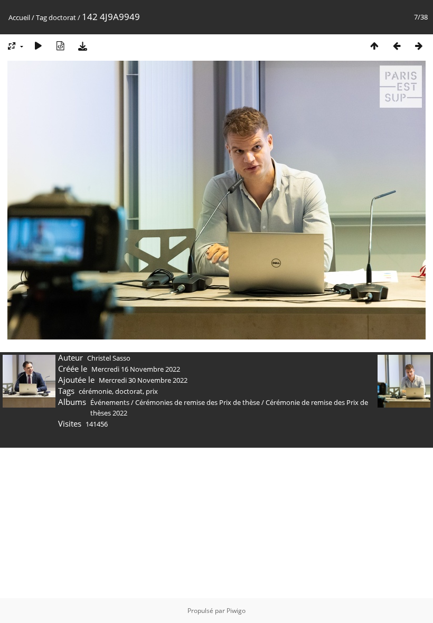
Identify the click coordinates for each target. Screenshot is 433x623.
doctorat (62, 17)
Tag (41, 17)
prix (152, 391)
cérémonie (95, 391)
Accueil (19, 17)
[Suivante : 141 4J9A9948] (419, 46)
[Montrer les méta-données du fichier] (60, 46)
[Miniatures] (374, 46)
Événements (110, 402)
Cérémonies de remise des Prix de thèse (197, 402)
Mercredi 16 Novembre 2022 (135, 369)
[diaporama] (38, 46)
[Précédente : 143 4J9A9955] (396, 46)
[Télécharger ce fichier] (82, 46)
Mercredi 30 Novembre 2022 (143, 380)
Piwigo (236, 610)
